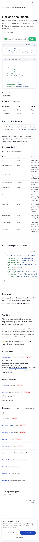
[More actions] (36, 2)
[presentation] (18, 39)
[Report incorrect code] (31, 127)
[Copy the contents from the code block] (34, 45)
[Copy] (26, 39)
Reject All (11, 533)
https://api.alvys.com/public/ (18, 367)
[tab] (5, 60)
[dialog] (19, 529)
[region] (19, 110)
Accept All (28, 533)
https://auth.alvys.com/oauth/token (16, 363)
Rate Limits (21, 303)
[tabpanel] (19, 74)
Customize (19, 537)
